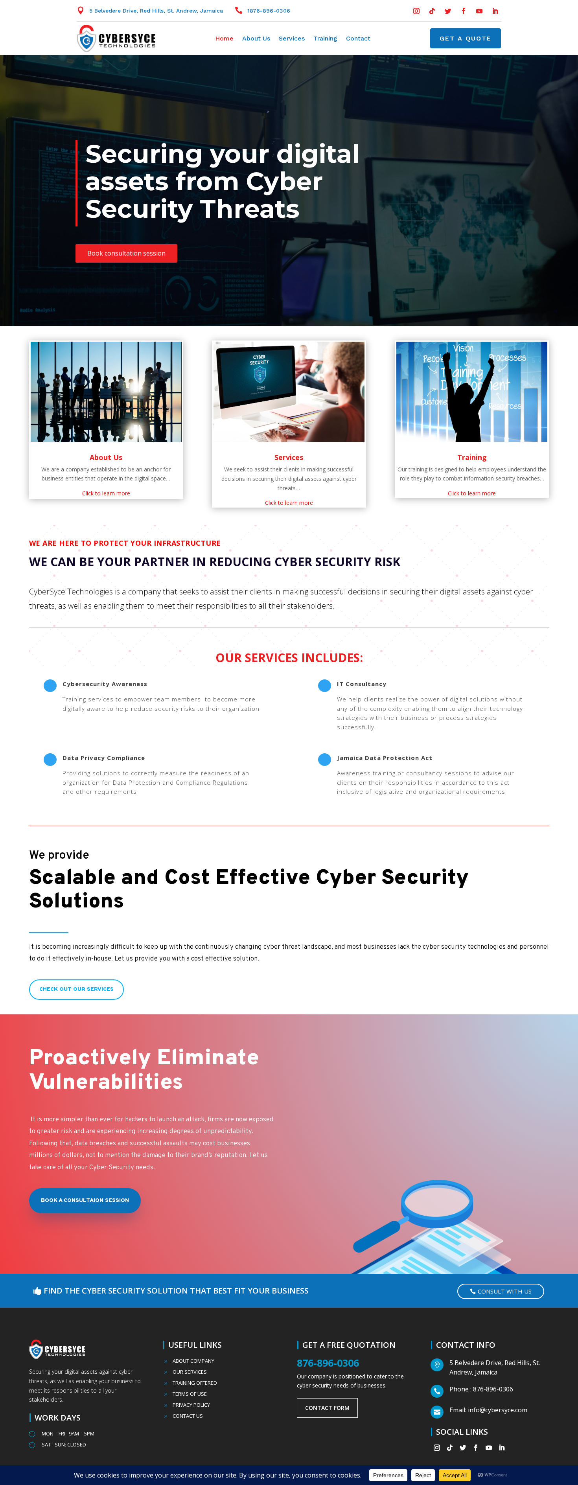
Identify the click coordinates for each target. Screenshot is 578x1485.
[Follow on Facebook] (463, 11)
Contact (358, 39)
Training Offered (195, 1382)
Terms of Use (190, 1393)
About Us (256, 39)
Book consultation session (126, 253)
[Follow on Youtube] (479, 11)
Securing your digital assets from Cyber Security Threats (222, 181)
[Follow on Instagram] (416, 11)
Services (292, 39)
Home (224, 39)
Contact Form (327, 1407)
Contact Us (188, 1415)
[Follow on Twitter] (448, 11)
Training (325, 39)
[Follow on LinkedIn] (495, 11)
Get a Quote (465, 38)
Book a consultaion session (85, 1200)
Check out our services (76, 989)
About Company (193, 1360)
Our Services (190, 1371)
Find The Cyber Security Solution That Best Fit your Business (176, 1290)
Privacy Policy (191, 1404)
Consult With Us (505, 1291)
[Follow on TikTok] (432, 11)
